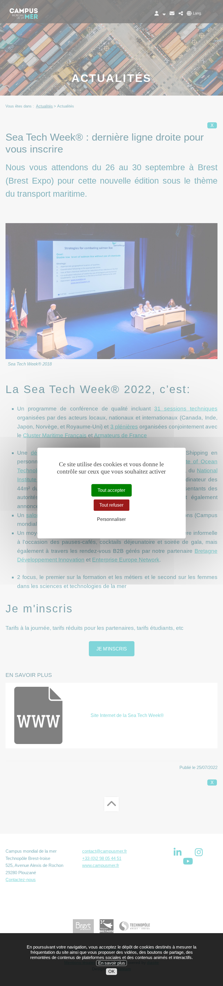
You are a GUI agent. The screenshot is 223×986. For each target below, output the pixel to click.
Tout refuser (111, 505)
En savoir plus (111, 962)
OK (111, 971)
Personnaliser (111, 519)
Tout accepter (111, 490)
